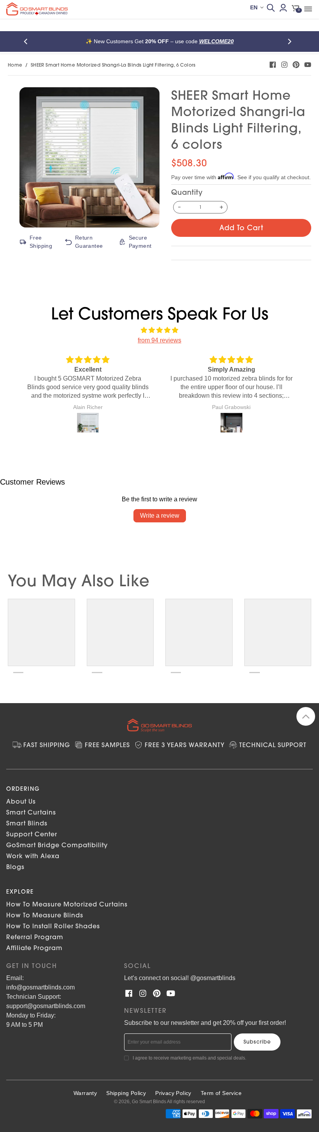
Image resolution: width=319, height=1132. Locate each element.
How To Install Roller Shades (53, 926)
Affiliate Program (34, 948)
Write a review (159, 515)
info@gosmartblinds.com (40, 987)
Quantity (187, 192)
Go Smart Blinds (149, 1101)
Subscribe (257, 1042)
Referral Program (34, 937)
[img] (159, 330)
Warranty (85, 1093)
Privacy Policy (173, 1093)
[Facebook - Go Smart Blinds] (272, 64)
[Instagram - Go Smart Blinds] (284, 64)
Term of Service (221, 1093)
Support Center (31, 834)
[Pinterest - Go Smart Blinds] (296, 64)
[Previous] (28, 41)
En (254, 7)
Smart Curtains (31, 812)
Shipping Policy (126, 1093)
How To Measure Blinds (44, 915)
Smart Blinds (26, 823)
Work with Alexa (33, 856)
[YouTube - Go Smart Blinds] (307, 64)
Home (15, 65)
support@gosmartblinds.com (45, 1006)
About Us (21, 801)
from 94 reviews (159, 340)
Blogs (15, 867)
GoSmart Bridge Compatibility (57, 845)
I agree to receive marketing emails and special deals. (189, 1058)
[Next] (291, 41)
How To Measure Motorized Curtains (67, 904)
